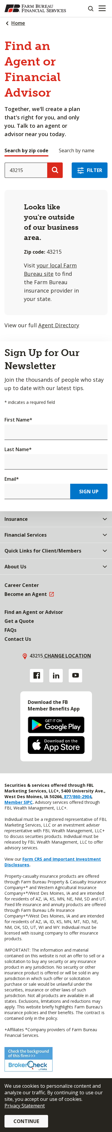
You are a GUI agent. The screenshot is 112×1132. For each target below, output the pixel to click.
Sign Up (89, 491)
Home (18, 23)
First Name (18, 419)
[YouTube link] (75, 675)
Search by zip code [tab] (26, 150)
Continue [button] (26, 1121)
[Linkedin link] (56, 675)
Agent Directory (58, 325)
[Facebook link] (36, 675)
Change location (67, 655)
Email (11, 479)
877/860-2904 (77, 796)
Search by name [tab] (76, 150)
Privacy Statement (24, 1105)
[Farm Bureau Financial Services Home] (35, 8)
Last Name (18, 449)
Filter (94, 170)
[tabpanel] (56, 245)
